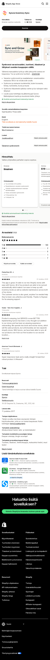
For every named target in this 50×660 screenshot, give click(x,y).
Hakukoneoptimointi (34, 560)
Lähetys (29, 564)
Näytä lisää (5, 338)
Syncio (38, 22)
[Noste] (25, 210)
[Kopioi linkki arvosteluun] (13, 272)
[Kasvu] (27, 210)
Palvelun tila (31, 613)
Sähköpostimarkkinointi (35, 556)
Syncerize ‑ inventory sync (18, 482)
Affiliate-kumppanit (33, 604)
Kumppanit (30, 600)
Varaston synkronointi (10, 146)
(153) (30, 22)
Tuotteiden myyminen (11, 547)
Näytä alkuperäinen (8, 102)
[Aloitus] (24, 210)
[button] (25, 462)
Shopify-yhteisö (8, 592)
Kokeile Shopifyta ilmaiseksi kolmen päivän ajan (25, 511)
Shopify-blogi (7, 596)
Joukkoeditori (7, 138)
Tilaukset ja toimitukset (11, 551)
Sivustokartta (7, 647)
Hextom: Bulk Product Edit (18, 459)
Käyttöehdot (7, 636)
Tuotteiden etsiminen (10, 543)
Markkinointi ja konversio (12, 560)
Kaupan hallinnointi (9, 564)
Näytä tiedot (7, 449)
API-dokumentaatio (10, 587)
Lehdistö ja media (33, 596)
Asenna (25, 28)
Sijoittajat (30, 592)
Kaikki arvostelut (26, 263)
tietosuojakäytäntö (17, 424)
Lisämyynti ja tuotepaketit (36, 551)
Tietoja (29, 583)
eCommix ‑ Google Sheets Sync (20, 469)
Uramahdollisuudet (33, 587)
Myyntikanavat (8, 539)
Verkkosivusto (7, 400)
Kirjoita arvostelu (10, 263)
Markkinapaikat (32, 543)
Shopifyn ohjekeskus (10, 583)
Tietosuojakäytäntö (10, 383)
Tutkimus (6, 600)
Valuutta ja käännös (34, 568)
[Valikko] (47, 4)
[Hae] (43, 4)
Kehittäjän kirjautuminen (11, 631)
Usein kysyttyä (8, 387)
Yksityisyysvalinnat (9, 653)
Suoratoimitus (31, 539)
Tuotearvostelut (32, 547)
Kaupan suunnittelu (10, 556)
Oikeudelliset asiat (33, 609)
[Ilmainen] (22, 210)
